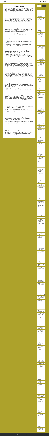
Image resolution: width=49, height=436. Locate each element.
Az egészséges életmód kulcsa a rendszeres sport (41, 113)
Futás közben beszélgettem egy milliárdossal (40, 220)
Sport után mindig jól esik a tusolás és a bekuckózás (41, 376)
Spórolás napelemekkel (41, 363)
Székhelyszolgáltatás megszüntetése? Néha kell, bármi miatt (41, 392)
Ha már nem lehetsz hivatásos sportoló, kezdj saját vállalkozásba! (41, 241)
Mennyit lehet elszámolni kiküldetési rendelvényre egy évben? (41, 297)
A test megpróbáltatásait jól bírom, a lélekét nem (41, 85)
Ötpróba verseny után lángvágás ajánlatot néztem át (41, 343)
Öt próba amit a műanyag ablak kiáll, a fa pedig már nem (41, 334)
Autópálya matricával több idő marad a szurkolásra (41, 98)
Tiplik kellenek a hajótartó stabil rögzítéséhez (40, 411)
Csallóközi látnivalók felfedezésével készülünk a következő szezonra (41, 133)
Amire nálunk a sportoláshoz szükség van (41, 94)
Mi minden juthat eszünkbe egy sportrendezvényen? (40, 301)
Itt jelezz (44, 1)
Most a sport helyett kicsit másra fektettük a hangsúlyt (41, 308)
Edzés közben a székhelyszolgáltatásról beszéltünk (41, 140)
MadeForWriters (31, 434)
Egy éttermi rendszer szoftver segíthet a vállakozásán (40, 154)
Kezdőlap (40, 1)
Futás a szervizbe (40, 217)
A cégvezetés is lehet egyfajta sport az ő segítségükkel (40, 15)
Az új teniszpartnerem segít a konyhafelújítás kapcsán (41, 123)
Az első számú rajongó (41, 116)
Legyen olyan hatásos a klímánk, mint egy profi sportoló (41, 284)
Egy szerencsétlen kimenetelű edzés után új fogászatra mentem (41, 174)
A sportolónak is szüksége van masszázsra (40, 72)
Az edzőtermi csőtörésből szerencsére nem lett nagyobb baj (41, 109)
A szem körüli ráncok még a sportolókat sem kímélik (41, 75)
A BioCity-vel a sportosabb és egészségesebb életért (41, 12)
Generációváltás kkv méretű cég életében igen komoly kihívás (40, 227)
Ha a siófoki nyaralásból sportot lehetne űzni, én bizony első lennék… (41, 237)
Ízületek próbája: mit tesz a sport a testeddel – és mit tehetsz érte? (41, 268)
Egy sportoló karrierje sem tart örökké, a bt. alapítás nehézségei (41, 166)
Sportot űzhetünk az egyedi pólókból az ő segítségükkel (40, 389)
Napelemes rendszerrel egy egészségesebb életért (41, 314)
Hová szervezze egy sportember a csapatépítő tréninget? (41, 256)
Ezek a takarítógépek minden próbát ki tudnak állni (41, 202)
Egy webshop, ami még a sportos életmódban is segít (41, 178)
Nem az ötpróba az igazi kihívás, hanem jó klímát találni (41, 324)
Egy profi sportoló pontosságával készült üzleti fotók (41, 158)
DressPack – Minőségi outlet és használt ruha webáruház (41, 137)
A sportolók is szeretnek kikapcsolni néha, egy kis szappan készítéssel (41, 64)
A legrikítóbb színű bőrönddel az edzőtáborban (40, 30)
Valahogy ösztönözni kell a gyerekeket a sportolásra (41, 425)
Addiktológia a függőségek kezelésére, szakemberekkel (41, 88)
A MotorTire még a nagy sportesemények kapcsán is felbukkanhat (41, 40)
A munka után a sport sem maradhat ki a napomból (41, 43)
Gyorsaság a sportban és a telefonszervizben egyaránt (41, 230)
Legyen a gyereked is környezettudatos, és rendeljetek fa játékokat (41, 280)
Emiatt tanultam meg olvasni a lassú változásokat (40, 195)
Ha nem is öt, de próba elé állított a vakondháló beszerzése (41, 245)
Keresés (38, 4)
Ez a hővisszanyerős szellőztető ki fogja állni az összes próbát (41, 198)
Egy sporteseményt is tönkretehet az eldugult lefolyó (41, 162)
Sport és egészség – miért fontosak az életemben (40, 366)
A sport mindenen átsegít (41, 61)
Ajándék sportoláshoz (41, 91)
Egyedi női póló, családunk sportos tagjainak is (40, 181)
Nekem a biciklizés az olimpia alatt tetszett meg (41, 321)
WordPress (24, 434)
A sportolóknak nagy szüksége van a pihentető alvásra (41, 68)
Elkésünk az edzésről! (41, 190)
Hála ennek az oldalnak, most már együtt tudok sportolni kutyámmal (41, 248)
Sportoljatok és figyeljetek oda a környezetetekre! (40, 385)
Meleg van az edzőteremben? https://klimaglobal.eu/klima (42, 293)
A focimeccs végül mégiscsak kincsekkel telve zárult (41, 27)
